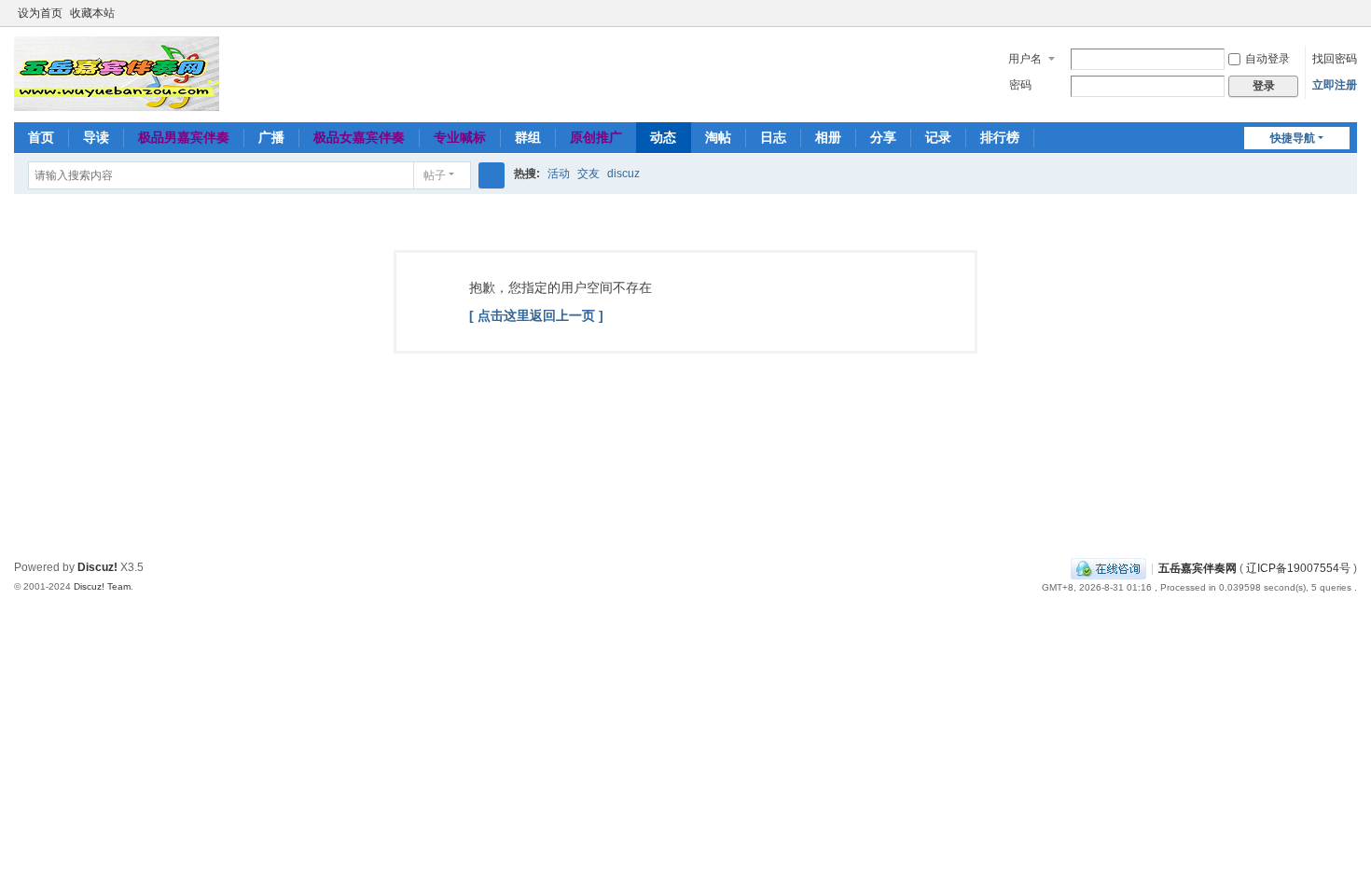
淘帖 (718, 137)
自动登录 (1267, 58)
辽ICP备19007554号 (1298, 568)
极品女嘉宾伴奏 (359, 137)
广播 (271, 137)
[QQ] (1108, 568)
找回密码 (1334, 58)
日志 (773, 137)
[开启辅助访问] (1331, 13)
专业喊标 (460, 137)
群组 (528, 137)
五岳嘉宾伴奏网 (1197, 568)
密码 (1020, 84)
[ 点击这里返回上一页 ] (536, 315)
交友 (588, 173)
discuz (623, 173)
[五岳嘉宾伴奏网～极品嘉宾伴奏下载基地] (116, 72)
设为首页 (40, 13)
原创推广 (596, 137)
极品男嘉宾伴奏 (183, 137)
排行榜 (999, 137)
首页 (41, 137)
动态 (663, 137)
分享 (883, 137)
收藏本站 (92, 13)
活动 (558, 173)
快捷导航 (1292, 138)
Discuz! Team (102, 586)
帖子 (434, 175)
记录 (938, 137)
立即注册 (1334, 84)
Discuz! (97, 567)
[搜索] (491, 175)
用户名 (1025, 58)
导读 (96, 137)
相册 (828, 137)
